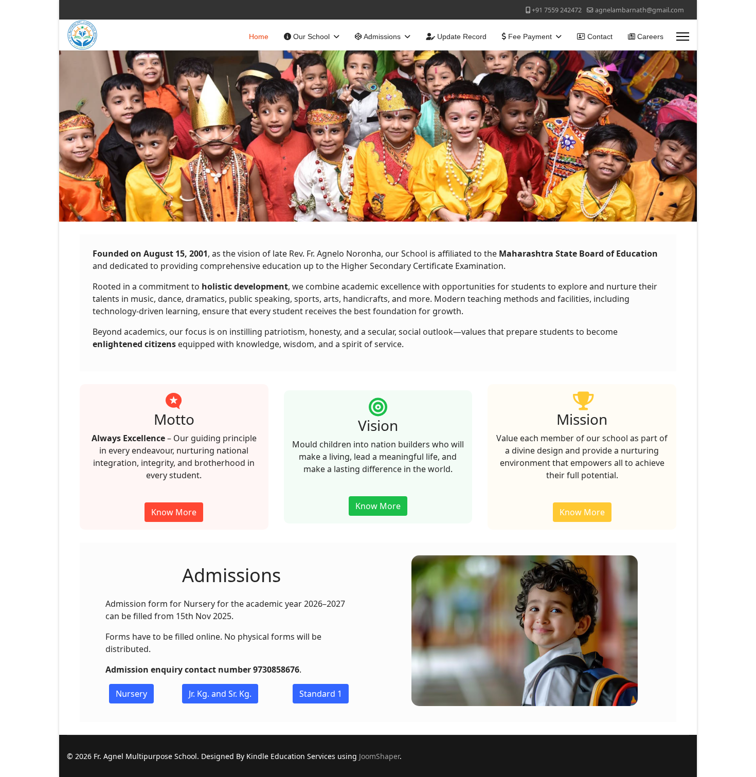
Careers (649, 36)
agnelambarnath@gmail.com (639, 10)
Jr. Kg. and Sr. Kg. (220, 693)
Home (258, 36)
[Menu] (682, 36)
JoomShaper (379, 756)
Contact (599, 36)
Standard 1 (320, 693)
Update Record (461, 36)
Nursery (131, 693)
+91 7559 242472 (557, 10)
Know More (173, 512)
